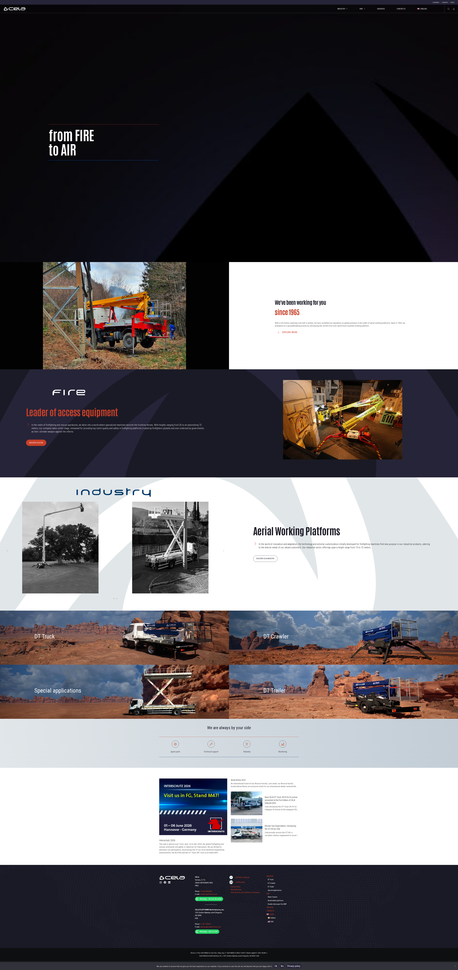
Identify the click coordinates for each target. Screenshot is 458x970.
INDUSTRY (341, 9)
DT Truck (44, 636)
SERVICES (381, 9)
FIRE (361, 9)
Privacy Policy (235, 887)
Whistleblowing (236, 889)
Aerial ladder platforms (275, 900)
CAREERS (445, 2)
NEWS (452, 2)
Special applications (57, 690)
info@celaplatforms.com (208, 894)
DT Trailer (274, 690)
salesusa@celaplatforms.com (210, 927)
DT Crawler (276, 636)
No (282, 966)
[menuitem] (283, 914)
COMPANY (435, 2)
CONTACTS (401, 9)
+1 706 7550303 (205, 924)
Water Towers (272, 897)
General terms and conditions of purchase (245, 892)
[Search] (447, 9)
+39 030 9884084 (206, 891)
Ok (276, 966)
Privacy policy (293, 966)
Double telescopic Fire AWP (277, 904)
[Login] (452, 9)
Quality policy (240, 882)
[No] (455, 966)
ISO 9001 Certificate (243, 877)
